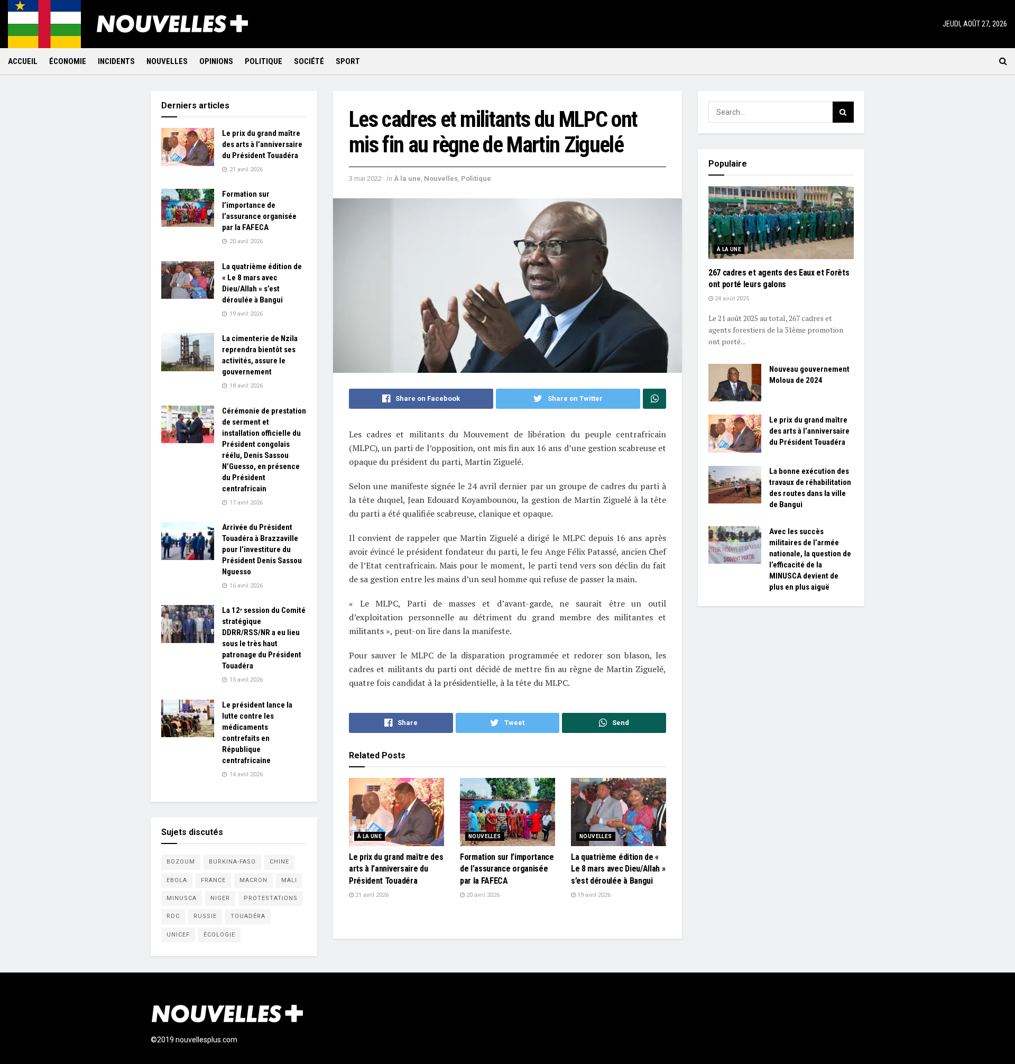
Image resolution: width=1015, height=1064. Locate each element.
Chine (279, 861)
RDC (173, 916)
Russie (205, 916)
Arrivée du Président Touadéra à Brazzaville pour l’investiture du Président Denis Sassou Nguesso (262, 549)
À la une (407, 178)
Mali (289, 880)
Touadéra (247, 916)
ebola (177, 880)
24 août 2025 (731, 298)
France (213, 880)
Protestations (271, 898)
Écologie (219, 934)
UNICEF (178, 934)
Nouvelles (167, 61)
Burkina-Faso (232, 861)
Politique (263, 61)
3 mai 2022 (365, 178)
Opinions (216, 61)
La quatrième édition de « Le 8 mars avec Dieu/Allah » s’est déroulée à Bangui (618, 869)
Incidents (116, 61)
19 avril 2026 (593, 895)
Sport (348, 61)
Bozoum (181, 861)
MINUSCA (182, 898)
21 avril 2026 (371, 895)
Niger (220, 898)
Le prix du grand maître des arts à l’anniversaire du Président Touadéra (396, 869)
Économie (67, 61)
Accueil (23, 61)
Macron (253, 880)
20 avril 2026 (482, 895)
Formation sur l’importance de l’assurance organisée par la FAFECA (507, 869)
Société (309, 61)
